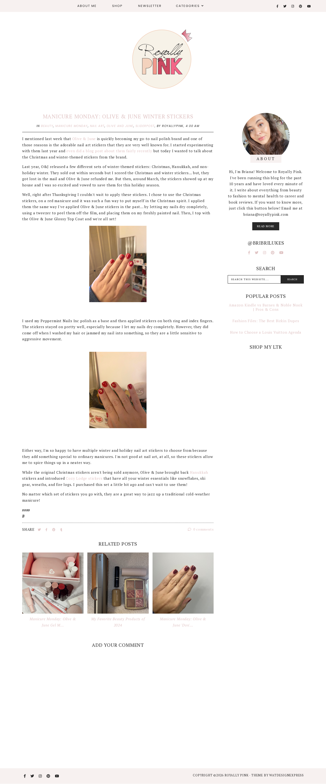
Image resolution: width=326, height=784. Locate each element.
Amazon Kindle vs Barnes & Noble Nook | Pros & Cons (266, 307)
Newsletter (150, 6)
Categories (188, 6)
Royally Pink (237, 775)
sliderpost (145, 126)
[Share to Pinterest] (54, 529)
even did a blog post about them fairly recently (109, 150)
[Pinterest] (301, 6)
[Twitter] (285, 6)
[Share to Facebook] (47, 529)
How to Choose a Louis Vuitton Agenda (265, 332)
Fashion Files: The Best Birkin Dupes (265, 320)
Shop (117, 6)
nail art (97, 126)
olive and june (120, 126)
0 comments (203, 529)
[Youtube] (309, 6)
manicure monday (71, 126)
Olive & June (84, 138)
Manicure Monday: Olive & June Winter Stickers (118, 116)
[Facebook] (278, 6)
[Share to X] (40, 529)
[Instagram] (292, 6)
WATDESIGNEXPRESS (286, 775)
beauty (47, 126)
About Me (87, 6)
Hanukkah (199, 472)
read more (265, 226)
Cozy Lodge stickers (84, 478)
